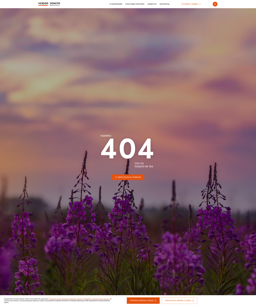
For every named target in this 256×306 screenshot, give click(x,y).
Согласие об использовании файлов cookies (65, 299)
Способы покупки (134, 4)
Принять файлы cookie (141, 300)
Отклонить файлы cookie (178, 300)
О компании (116, 4)
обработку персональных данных (97, 299)
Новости (152, 4)
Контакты (164, 4)
